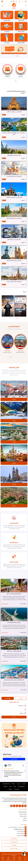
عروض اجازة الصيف (14, 848)
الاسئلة (13, 784)
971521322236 (21, 831)
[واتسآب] (2, 6)
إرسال (14, 717)
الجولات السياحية (23, 814)
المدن (14, 786)
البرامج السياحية (23, 816)
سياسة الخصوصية (6, 784)
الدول (10, 786)
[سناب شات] (22, 1)
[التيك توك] (19, 1)
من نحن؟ (18, 784)
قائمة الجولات (14, 839)
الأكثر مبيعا (14, 845)
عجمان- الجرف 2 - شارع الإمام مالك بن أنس (16, 827)
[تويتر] (22, 806)
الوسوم (10, 789)
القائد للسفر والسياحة (12, 854)
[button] (11, 318)
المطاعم (25, 820)
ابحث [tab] (20, 698)
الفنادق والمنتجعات (22, 812)
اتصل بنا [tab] (6, 698)
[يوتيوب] (11, 806)
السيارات (25, 818)
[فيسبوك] (25, 1)
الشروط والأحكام (21, 786)
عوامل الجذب (16, 789)
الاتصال (23, 784)
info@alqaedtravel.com (19, 829)
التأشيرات (5, 786)
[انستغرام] (16, 1)
